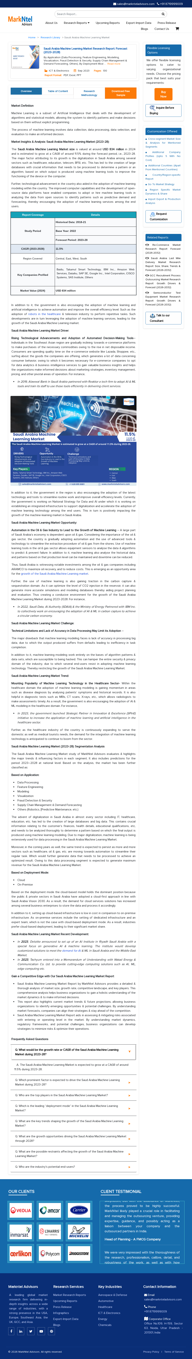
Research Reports (76, 23)
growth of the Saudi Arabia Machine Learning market (54, 574)
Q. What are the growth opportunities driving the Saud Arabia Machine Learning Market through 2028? (70, 1138)
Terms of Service (174, 1351)
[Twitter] (30, 1331)
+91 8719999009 (171, 4)
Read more (113, 63)
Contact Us (161, 29)
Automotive (106, 1301)
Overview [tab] (26, 91)
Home (31, 37)
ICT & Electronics (109, 1313)
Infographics (61, 1313)
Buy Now (163, 94)
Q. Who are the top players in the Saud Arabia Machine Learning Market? (61, 1095)
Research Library (50, 37)
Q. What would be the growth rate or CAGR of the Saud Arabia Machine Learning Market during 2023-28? (66, 1052)
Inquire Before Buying (162, 110)
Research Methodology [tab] (89, 93)
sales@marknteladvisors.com (135, 4)
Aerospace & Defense (112, 1295)
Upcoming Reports (108, 23)
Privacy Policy (151, 1351)
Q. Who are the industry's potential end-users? (45, 1167)
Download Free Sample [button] (121, 93)
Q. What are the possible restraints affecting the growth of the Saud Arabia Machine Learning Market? (69, 1154)
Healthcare (105, 1307)
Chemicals (105, 1325)
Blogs (144, 29)
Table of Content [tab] (58, 91)
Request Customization (159, 216)
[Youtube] (41, 1331)
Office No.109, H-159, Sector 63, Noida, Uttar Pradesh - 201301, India (163, 1328)
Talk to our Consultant (160, 318)
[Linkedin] (11, 1331)
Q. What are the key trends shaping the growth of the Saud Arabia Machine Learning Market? (69, 1123)
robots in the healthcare (44, 314)
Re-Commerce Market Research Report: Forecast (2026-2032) (163, 248)
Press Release (167, 23)
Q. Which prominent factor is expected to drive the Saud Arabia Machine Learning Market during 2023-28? (67, 1082)
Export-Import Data (138, 23)
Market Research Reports (69, 1295)
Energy (102, 1319)
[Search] (163, 14)
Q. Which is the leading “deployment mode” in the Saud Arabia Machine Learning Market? (66, 1108)
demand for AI (71, 951)
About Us (51, 23)
